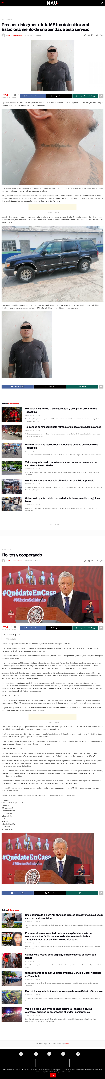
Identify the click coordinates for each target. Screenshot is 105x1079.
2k (38, 451)
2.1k (39, 943)
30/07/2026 (29, 1015)
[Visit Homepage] (52, 3)
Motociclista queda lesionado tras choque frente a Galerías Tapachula (64, 991)
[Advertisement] (52, 12)
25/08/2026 (29, 415)
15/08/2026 (29, 979)
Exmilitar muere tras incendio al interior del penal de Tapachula (59, 480)
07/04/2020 (28, 35)
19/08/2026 (29, 921)
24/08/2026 (29, 451)
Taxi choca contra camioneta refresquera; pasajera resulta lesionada (63, 427)
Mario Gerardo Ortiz (15, 35)
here (67, 1044)
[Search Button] (102, 3)
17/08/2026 (29, 961)
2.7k (39, 504)
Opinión (8, 549)
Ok (53, 1075)
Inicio (3, 19)
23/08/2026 (29, 468)
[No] (102, 1073)
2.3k (39, 468)
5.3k (39, 484)
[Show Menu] (2, 3)
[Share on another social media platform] (101, 96)
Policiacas (9, 19)
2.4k (39, 430)
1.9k (39, 415)
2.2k (39, 979)
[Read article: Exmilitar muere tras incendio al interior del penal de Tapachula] (12, 486)
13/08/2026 (29, 994)
